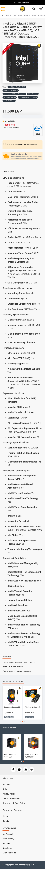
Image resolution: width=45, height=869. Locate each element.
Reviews (6, 656)
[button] (5, 62)
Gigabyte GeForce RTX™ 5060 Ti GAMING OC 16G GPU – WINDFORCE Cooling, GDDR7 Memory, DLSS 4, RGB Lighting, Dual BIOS (33, 707)
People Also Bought (13, 681)
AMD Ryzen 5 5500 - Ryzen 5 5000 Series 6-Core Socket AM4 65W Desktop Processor (12, 754)
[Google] (31, 769)
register (19, 671)
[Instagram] (19, 769)
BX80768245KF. (9, 101)
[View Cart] (41, 9)
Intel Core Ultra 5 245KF (16, 87)
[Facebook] (13, 769)
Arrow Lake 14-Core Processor (14, 94)
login (11, 671)
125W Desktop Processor (28, 97)
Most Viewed (9, 728)
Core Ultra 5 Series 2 (11, 90)
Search (8, 15)
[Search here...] (34, 9)
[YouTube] (25, 769)
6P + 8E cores (33, 94)
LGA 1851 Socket (10, 97)
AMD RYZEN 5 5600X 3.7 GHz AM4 (33, 754)
